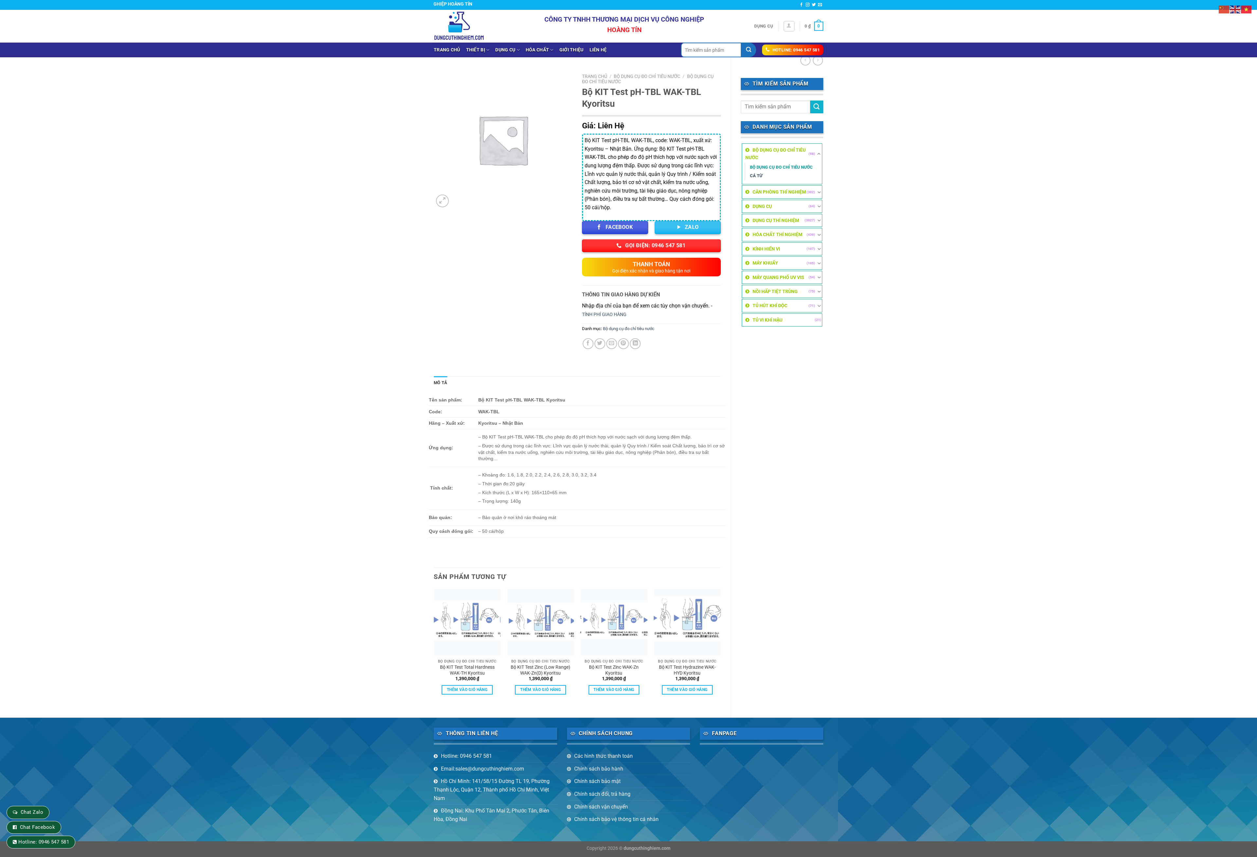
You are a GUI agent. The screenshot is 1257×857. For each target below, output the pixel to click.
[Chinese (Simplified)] (1224, 9)
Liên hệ (598, 50)
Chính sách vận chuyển (601, 807)
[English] (1235, 9)
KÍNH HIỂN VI (766, 249)
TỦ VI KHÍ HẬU (767, 320)
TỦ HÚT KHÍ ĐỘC (770, 305)
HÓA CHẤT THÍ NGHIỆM (777, 234)
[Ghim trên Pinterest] (623, 343)
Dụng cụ (763, 26)
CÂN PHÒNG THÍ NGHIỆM (779, 192)
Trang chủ (447, 50)
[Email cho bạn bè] (611, 343)
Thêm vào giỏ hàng (467, 689)
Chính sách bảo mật (597, 781)
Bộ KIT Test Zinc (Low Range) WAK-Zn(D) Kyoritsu (540, 670)
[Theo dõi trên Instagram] (808, 5)
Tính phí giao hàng (604, 314)
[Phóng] (442, 201)
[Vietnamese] (1246, 9)
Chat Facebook (37, 827)
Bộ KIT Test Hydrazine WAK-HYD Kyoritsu (687, 670)
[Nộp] (748, 50)
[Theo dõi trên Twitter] (814, 5)
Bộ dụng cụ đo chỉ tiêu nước (781, 167)
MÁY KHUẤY (765, 263)
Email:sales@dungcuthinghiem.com (482, 769)
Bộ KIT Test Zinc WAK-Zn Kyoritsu (614, 670)
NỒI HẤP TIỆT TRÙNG (775, 291)
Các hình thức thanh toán (603, 756)
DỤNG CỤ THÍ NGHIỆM (776, 220)
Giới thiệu (571, 50)
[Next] (720, 647)
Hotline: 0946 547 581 (466, 756)
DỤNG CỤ (505, 50)
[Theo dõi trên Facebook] (801, 5)
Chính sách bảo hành (598, 769)
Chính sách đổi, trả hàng (602, 794)
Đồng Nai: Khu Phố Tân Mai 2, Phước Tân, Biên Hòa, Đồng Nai (491, 815)
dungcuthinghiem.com (647, 848)
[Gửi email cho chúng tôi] (820, 5)
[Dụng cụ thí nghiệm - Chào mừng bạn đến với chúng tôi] (459, 26)
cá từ (756, 175)
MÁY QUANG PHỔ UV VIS (778, 277)
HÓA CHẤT (537, 50)
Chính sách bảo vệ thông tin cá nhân (616, 819)
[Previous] (434, 647)
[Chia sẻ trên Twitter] (599, 343)
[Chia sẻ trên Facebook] (588, 343)
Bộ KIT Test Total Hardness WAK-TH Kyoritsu (467, 670)
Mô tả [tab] (440, 382)
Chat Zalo (32, 812)
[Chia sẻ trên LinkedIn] (635, 343)
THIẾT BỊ (475, 50)
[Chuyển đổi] (819, 154)
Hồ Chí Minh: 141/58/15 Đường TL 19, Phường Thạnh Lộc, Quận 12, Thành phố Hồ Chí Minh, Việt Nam (492, 789)
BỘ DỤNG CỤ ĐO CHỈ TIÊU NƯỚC (775, 153)
